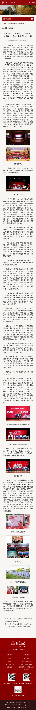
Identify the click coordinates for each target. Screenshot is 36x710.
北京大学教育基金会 (26, 664)
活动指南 (10, 23)
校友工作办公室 (9, 664)
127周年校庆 (19, 23)
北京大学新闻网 (26, 661)
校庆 (14, 23)
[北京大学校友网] (8, 2)
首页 (5, 23)
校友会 (9, 661)
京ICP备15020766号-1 (23, 707)
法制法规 (9, 667)
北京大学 (26, 658)
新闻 (9, 658)
